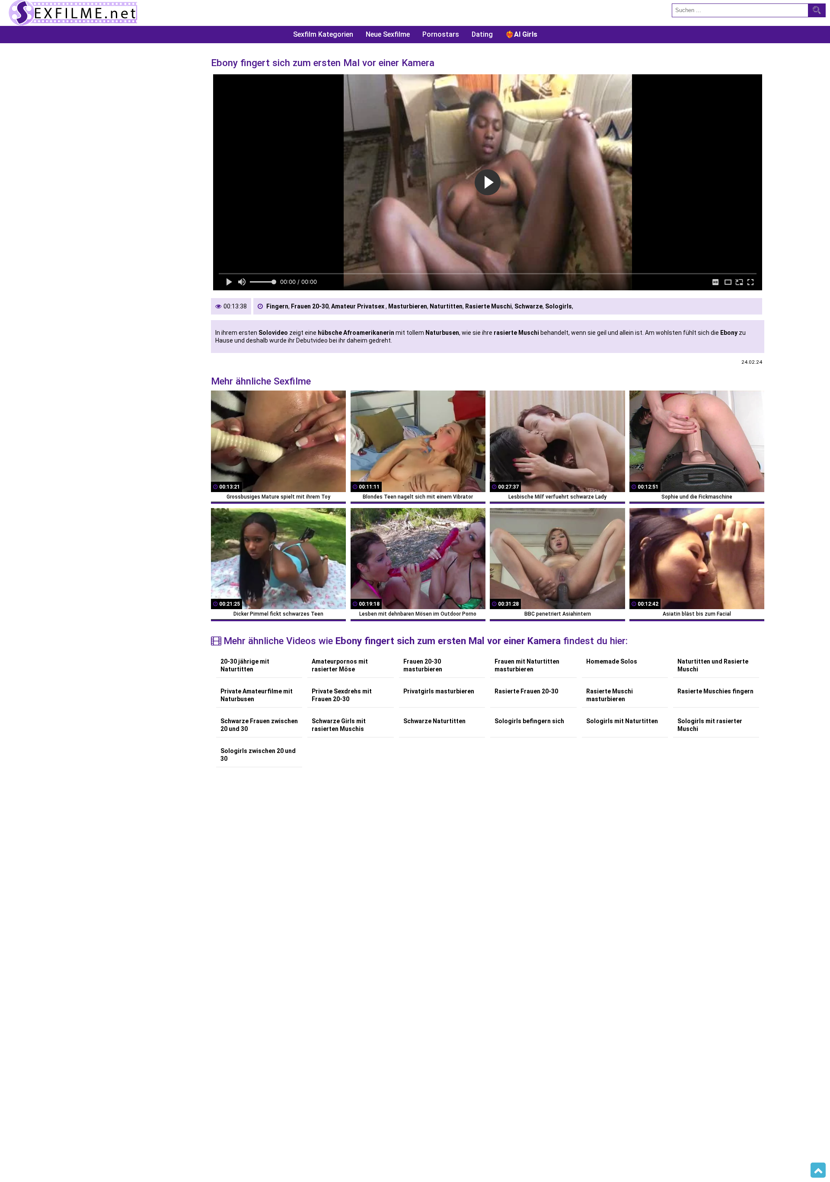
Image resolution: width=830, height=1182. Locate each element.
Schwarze (528, 306)
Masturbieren (407, 306)
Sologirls (558, 306)
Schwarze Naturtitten (434, 721)
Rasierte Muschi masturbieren (609, 695)
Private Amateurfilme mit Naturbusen (256, 695)
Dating (482, 34)
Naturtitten (446, 306)
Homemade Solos (611, 661)
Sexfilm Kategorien (323, 34)
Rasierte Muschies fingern (715, 691)
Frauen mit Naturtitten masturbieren (527, 665)
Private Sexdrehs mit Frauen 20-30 (342, 695)
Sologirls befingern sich (529, 721)
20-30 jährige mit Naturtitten (244, 665)
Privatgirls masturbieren (438, 691)
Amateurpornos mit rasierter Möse (340, 665)
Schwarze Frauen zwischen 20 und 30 (259, 725)
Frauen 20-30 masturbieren (422, 665)
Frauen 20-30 (310, 306)
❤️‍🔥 (521, 34)
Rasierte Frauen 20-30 (526, 691)
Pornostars (440, 34)
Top (818, 1170)
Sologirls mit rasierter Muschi (709, 725)
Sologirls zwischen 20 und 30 (258, 754)
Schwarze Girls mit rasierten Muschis (339, 725)
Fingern (277, 306)
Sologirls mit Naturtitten (622, 721)
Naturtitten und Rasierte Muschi (712, 665)
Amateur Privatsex (358, 306)
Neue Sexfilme (388, 34)
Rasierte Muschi (488, 306)
